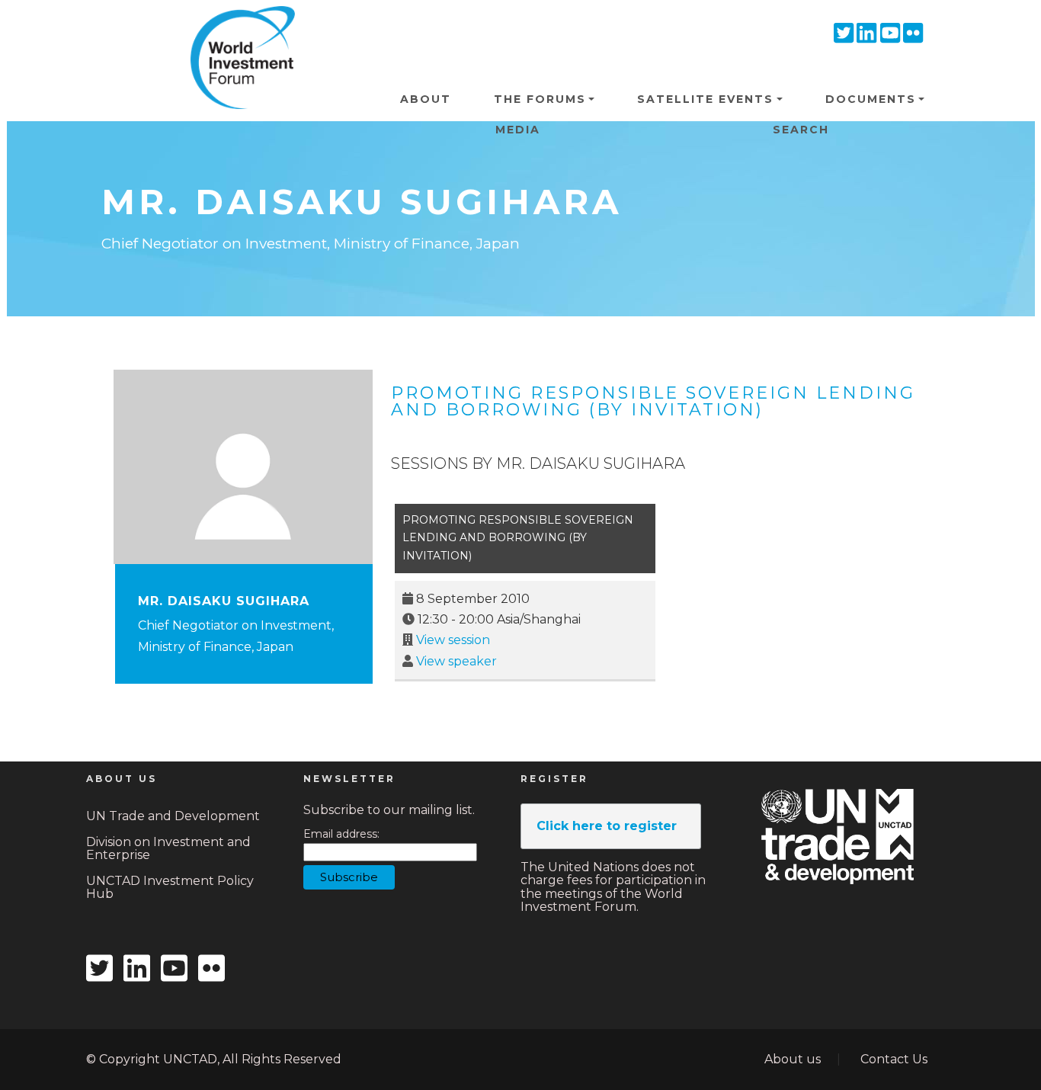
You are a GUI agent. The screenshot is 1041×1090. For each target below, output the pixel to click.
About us (792, 1059)
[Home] (237, 30)
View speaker (456, 661)
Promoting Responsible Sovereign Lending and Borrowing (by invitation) (653, 401)
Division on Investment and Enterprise (168, 849)
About (425, 99)
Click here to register (607, 826)
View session (453, 640)
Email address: (341, 834)
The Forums (540, 99)
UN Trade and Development (173, 816)
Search (801, 129)
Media (517, 129)
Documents (870, 99)
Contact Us (893, 1059)
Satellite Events (705, 99)
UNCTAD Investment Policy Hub (170, 888)
